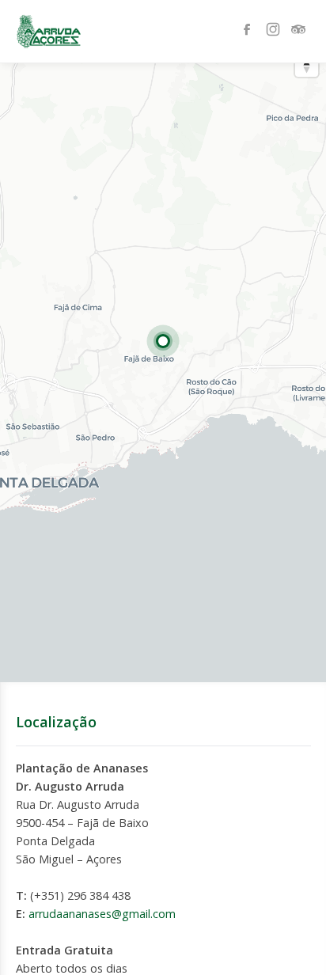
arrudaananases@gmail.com (102, 913)
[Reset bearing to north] (306, 65)
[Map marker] (163, 341)
